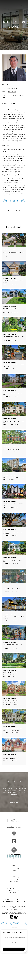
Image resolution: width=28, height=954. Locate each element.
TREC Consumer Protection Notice (14, 899)
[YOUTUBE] (6, 200)
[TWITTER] (21, 200)
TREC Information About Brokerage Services (14, 901)
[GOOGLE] (14, 200)
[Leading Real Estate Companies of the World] (14, 826)
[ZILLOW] (10, 200)
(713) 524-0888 (14, 870)
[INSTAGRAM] (3, 200)
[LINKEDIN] (17, 200)
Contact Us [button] (14, 802)
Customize (14, 946)
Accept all (14, 949)
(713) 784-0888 (14, 881)
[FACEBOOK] (24, 200)
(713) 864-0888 (14, 892)
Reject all (14, 942)
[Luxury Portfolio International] (14, 820)
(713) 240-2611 (12, 92)
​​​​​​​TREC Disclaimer (14, 903)
